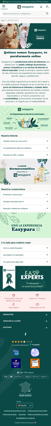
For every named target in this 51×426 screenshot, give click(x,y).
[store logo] (26, 9)
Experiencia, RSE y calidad (13, 155)
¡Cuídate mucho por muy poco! (15, 141)
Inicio (3, 20)
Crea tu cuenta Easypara (12, 248)
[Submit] (47, 13)
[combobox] (25, 13)
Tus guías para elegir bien (13, 262)
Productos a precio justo (12, 195)
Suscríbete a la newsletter (13, 255)
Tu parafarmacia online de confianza (17, 148)
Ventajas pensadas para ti (13, 202)
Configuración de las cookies (37, 411)
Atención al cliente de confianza (15, 208)
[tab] (25, 315)
